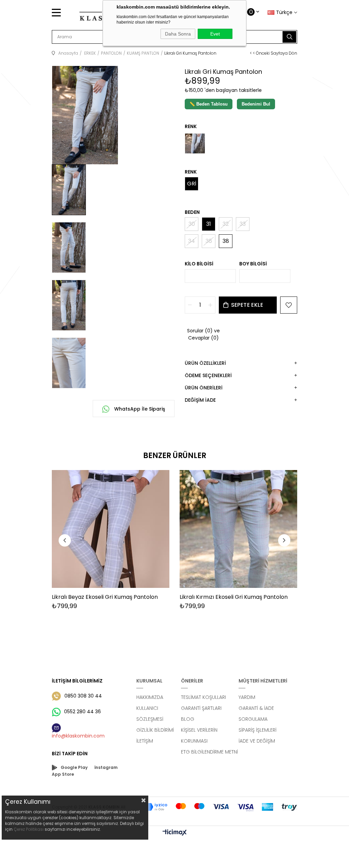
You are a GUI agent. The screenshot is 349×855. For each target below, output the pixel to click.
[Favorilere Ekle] (288, 305)
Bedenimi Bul (256, 104)
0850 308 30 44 (83, 695)
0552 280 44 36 (82, 711)
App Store (63, 774)
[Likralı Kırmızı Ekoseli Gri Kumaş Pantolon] (238, 529)
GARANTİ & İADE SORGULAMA (256, 713)
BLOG (187, 719)
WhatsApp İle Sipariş (139, 408)
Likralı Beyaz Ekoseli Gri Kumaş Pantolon (105, 597)
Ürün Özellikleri (205, 363)
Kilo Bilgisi (199, 263)
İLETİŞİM (144, 740)
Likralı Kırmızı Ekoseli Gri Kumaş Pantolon (234, 597)
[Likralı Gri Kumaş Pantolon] (195, 143)
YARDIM (247, 697)
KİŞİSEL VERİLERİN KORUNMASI (199, 735)
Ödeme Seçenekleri (208, 375)
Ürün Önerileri (204, 387)
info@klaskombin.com (78, 735)
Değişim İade (200, 400)
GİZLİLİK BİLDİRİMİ (155, 730)
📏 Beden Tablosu (208, 104)
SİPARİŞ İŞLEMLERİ (257, 730)
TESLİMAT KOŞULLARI (203, 697)
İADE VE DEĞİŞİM (257, 740)
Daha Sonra (178, 34)
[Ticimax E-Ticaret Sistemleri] (175, 833)
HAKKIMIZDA (149, 697)
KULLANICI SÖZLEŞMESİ (149, 713)
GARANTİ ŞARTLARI (201, 708)
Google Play (74, 767)
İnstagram (106, 767)
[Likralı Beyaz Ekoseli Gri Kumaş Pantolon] (110, 529)
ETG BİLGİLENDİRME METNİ (209, 751)
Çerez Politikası (29, 829)
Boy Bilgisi (253, 263)
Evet (215, 34)
